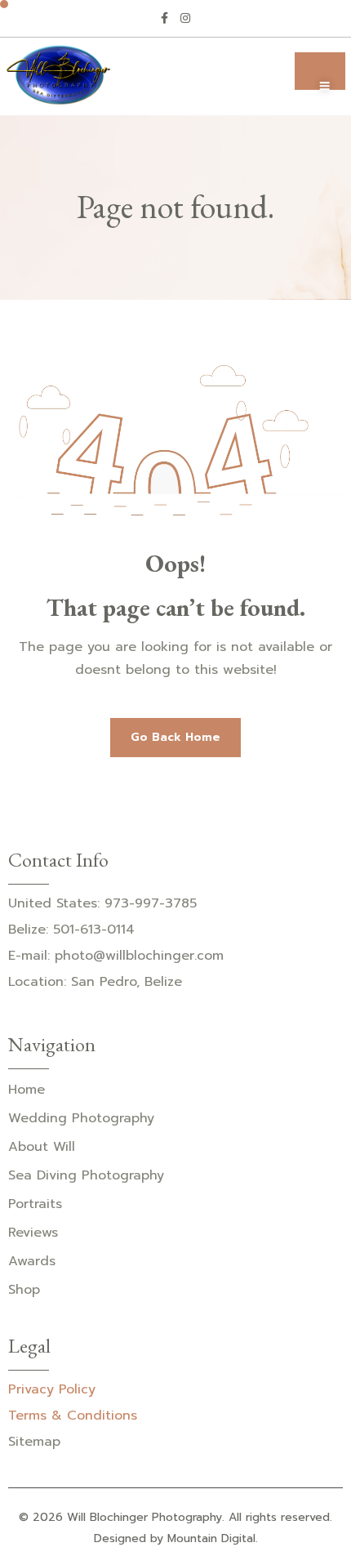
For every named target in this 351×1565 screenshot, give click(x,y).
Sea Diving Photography (86, 1175)
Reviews (33, 1232)
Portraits (35, 1204)
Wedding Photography (81, 1118)
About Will (41, 1147)
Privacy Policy (52, 1389)
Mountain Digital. (212, 1538)
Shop (24, 1290)
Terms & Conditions (72, 1415)
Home (26, 1090)
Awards (32, 1261)
